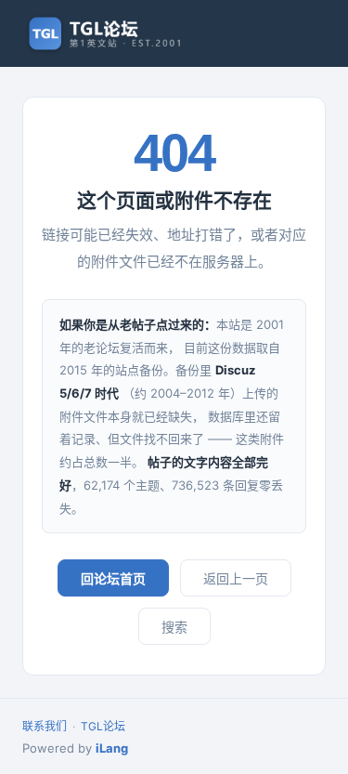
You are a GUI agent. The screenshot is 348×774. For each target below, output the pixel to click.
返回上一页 (235, 578)
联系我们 (44, 726)
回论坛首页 (113, 578)
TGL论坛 (103, 726)
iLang (112, 748)
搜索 (174, 627)
